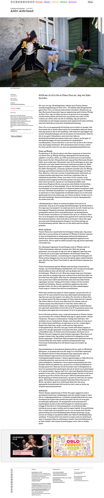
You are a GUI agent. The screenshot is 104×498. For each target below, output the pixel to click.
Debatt (47, 2)
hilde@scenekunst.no (59, 482)
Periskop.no (13, 131)
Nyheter (63, 2)
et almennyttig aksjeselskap (39, 489)
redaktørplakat (36, 480)
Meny (90, 2)
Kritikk (39, 2)
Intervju (55, 2)
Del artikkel (16, 136)
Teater (18, 108)
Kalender (72, 2)
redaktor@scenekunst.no (60, 475)
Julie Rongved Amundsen (17, 8)
